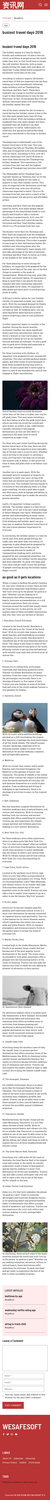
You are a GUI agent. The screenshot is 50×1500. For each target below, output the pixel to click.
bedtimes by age (13, 1296)
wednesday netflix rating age (20, 1310)
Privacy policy (9, 1462)
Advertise (30, 1458)
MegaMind (18, 18)
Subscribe (18, 1458)
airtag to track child (15, 1323)
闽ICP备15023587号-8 (36, 1495)
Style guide (34, 1462)
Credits (22, 1462)
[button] (40, 5)
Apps (6, 25)
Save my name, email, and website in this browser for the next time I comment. (25, 1396)
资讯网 (13, 4)
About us (6, 1458)
